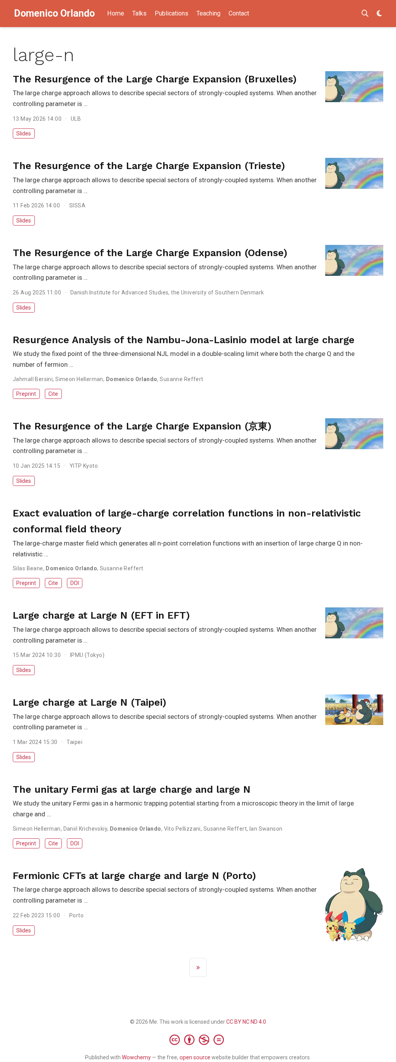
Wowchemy (136, 1057)
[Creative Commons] (198, 1040)
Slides (23, 133)
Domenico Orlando (54, 13)
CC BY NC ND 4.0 (246, 1022)
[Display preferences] (379, 13)
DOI (74, 583)
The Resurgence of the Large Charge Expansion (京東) (142, 426)
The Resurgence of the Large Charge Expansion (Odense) (150, 252)
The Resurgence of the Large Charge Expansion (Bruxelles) (155, 79)
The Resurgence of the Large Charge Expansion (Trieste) (149, 165)
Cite (53, 394)
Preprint (26, 394)
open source (194, 1057)
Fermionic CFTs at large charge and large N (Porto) (134, 875)
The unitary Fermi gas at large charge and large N (132, 789)
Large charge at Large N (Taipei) (89, 702)
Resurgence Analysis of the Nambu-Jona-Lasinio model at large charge (184, 339)
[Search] (365, 13)
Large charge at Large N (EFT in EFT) (101, 615)
